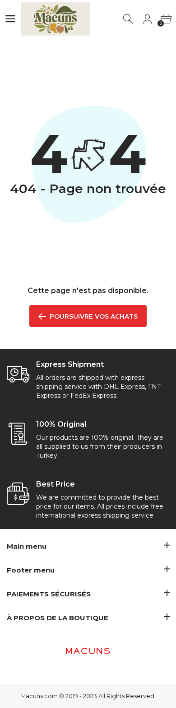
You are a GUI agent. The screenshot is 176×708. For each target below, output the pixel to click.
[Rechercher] (129, 19)
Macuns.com (39, 695)
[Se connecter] (147, 19)
